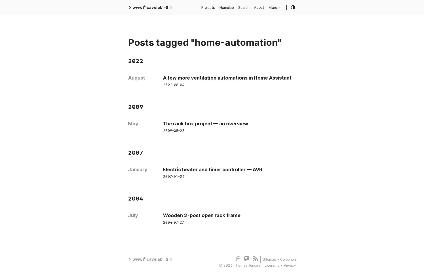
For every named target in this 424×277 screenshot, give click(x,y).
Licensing (272, 265)
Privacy (290, 265)
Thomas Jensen (247, 265)
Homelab (226, 7)
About (259, 7)
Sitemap (269, 259)
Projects (208, 7)
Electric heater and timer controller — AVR (212, 169)
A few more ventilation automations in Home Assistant (227, 78)
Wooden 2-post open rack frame (201, 215)
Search (244, 7)
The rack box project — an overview (205, 123)
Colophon (288, 259)
